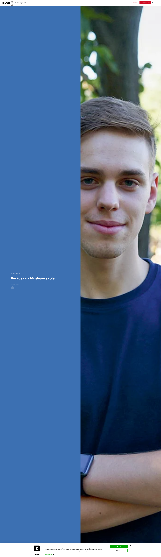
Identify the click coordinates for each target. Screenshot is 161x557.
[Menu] (156, 2)
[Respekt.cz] (6, 3)
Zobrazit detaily (48, 554)
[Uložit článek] (12, 287)
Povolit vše (118, 546)
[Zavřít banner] (130, 545)
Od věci (13, 273)
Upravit (117, 550)
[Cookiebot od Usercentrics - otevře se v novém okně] (36, 554)
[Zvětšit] (120, 281)
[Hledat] (153, 2)
